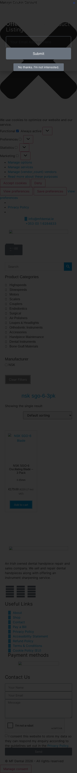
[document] (38, 386)
